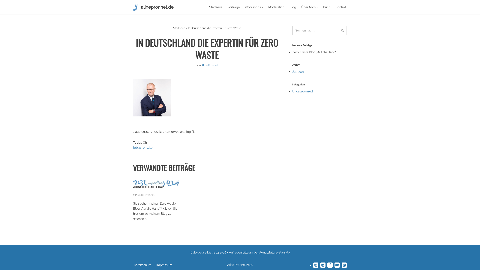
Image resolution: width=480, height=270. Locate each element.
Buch (326, 7)
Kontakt (341, 7)
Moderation (276, 7)
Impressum (164, 265)
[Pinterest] (344, 265)
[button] (262, 7)
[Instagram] (315, 265)
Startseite (215, 7)
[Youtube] (337, 265)
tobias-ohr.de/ (143, 147)
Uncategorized (302, 91)
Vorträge (233, 7)
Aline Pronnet (210, 65)
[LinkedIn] (323, 265)
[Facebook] (330, 265)
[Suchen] (342, 30)
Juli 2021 (298, 72)
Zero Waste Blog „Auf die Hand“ (148, 187)
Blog (293, 7)
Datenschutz (142, 265)
